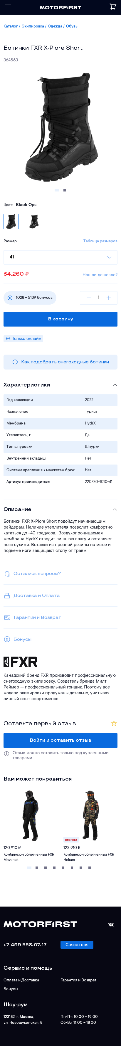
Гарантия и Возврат (78, 980)
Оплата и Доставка (21, 980)
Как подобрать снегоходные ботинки (65, 362)
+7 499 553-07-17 (25, 945)
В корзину (60, 319)
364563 (11, 60)
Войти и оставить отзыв (60, 740)
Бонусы (11, 989)
